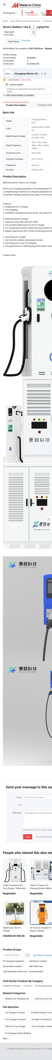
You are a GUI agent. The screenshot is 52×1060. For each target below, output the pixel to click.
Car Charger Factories (15, 1012)
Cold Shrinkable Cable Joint (15, 971)
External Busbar (36, 971)
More (5, 1038)
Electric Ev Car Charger (15, 1026)
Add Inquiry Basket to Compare (20, 95)
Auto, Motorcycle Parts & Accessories (25, 21)
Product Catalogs (44, 955)
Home (5, 21)
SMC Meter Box (36, 966)
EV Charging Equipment (13, 961)
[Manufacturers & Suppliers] (26, 5)
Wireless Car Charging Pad (17, 998)
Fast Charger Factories (15, 1019)
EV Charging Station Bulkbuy (18, 1033)
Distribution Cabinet (38, 961)
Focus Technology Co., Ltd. (36, 1048)
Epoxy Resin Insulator (12, 966)
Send (27, 836)
